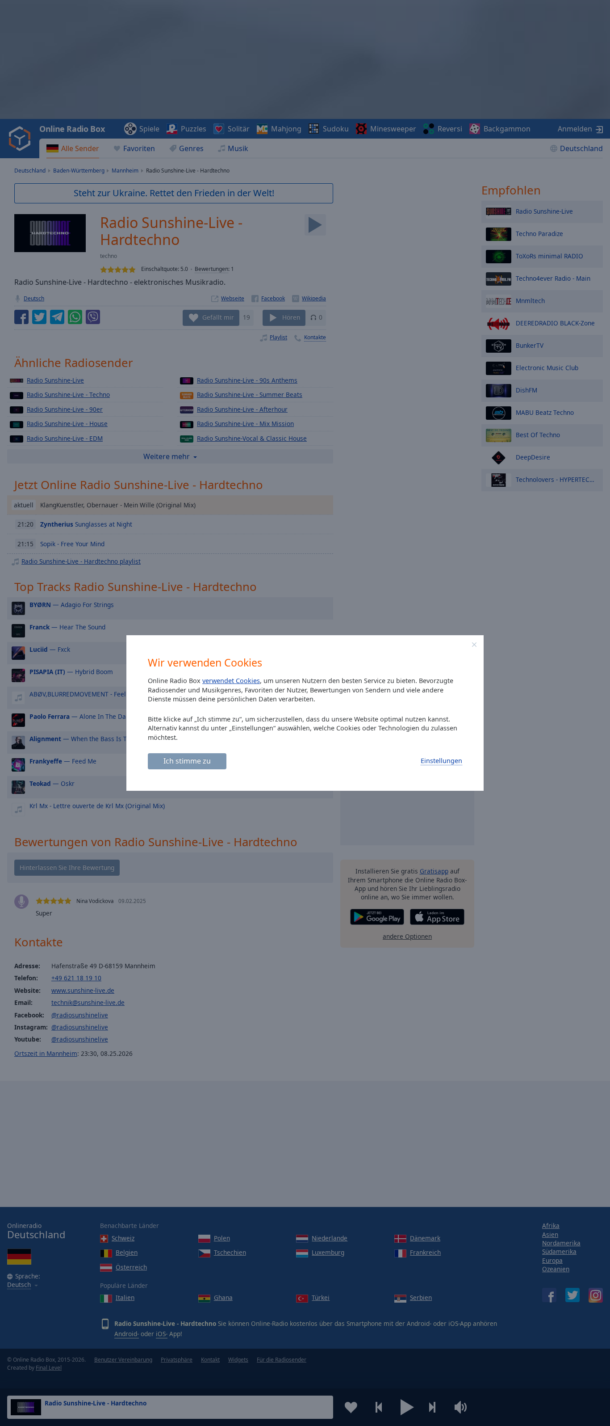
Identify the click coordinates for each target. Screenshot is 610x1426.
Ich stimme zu (187, 761)
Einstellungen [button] (441, 760)
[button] (474, 644)
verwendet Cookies (231, 680)
